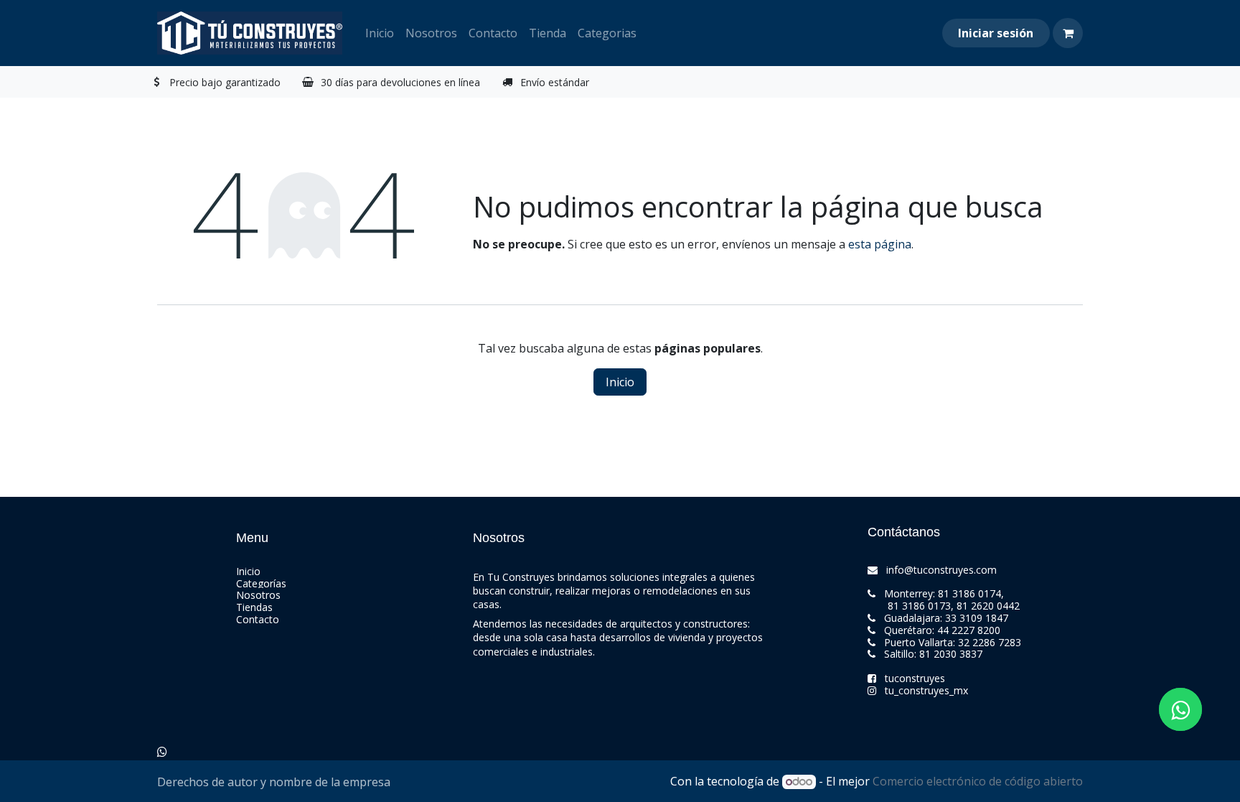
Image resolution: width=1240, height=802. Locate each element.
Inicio (620, 382)
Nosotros (258, 595)
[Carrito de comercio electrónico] (1068, 33)
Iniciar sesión (995, 33)
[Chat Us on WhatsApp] (162, 752)
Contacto (257, 619)
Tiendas (254, 607)
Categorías (261, 583)
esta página (879, 244)
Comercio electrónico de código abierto (978, 781)
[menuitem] (380, 33)
